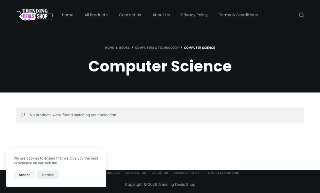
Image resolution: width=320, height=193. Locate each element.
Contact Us (130, 15)
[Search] (301, 15)
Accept (24, 175)
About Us (161, 15)
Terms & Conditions (238, 15)
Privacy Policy (194, 15)
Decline (48, 175)
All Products (96, 15)
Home (67, 15)
